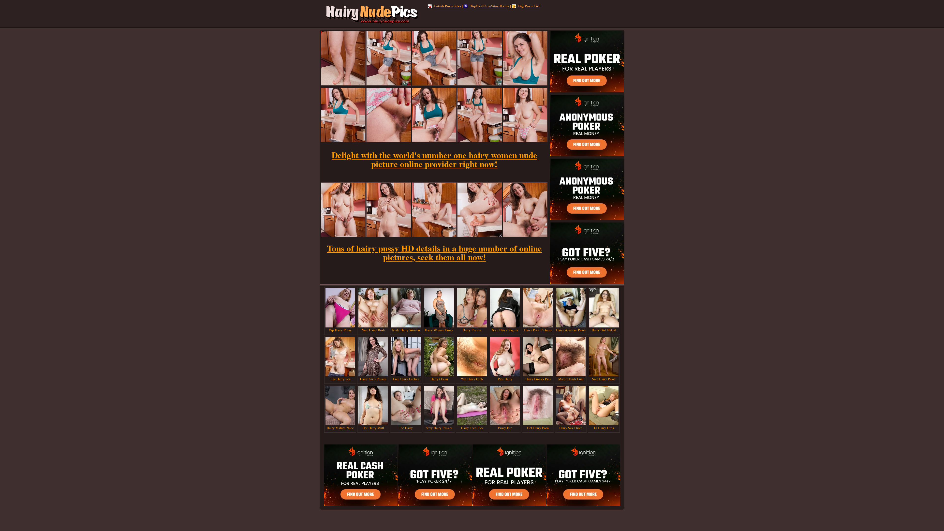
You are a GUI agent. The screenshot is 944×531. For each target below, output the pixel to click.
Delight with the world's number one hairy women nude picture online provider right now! (434, 159)
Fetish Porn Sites (447, 6)
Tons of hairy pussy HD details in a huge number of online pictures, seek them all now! (434, 252)
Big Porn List (529, 6)
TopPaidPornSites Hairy (489, 6)
